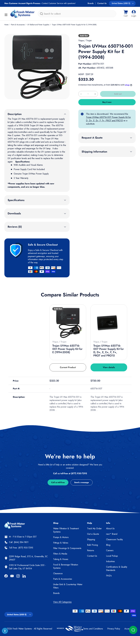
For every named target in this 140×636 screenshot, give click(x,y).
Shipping (91, 539)
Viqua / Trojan (85, 40)
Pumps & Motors (61, 537)
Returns (90, 550)
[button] (126, 13)
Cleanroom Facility (114, 539)
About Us (110, 528)
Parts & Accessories (18, 24)
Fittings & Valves (60, 542)
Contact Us (102, 3)
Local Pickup (112, 555)
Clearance (58, 573)
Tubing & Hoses (60, 559)
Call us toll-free (58, 482)
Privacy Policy (113, 628)
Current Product (68, 367)
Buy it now (107, 102)
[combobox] (77, 13)
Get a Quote (93, 534)
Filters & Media (60, 553)
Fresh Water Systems (22, 628)
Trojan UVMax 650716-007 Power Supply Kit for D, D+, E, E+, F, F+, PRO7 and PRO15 (108, 119)
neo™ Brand (111, 534)
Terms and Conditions (93, 628)
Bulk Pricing (92, 545)
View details (109, 367)
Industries (110, 561)
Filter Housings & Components (67, 548)
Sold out (118, 94)
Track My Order (94, 528)
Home (6, 24)
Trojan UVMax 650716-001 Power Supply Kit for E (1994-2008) (74, 24)
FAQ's (109, 575)
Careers (109, 550)
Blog (108, 545)
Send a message (81, 482)
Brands (91, 3)
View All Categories (62, 602)
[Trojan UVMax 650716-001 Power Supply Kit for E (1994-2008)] (67, 322)
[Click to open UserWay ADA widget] (5, 631)
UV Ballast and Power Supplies (38, 24)
